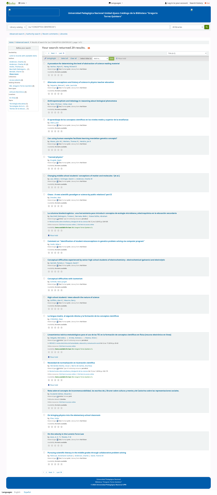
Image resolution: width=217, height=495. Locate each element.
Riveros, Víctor (90, 338)
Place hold (54, 235)
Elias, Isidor (54, 418)
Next (53, 53)
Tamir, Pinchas (55, 104)
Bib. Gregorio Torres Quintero (20, 86)
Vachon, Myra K (56, 66)
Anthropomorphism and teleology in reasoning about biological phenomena (82, 101)
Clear (208, 3)
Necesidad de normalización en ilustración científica (71, 363)
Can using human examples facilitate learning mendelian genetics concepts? (82, 138)
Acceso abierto (15, 80)
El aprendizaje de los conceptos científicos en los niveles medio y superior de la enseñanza (88, 120)
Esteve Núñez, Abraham (98, 216)
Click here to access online (67, 225)
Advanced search (17, 34)
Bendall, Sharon (15, 72)
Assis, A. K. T (55, 437)
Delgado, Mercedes (57, 338)
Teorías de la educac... (17, 109)
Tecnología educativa (17, 104)
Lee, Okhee (54, 179)
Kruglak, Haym (55, 160)
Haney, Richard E (70, 66)
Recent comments (50, 34)
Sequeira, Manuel (57, 85)
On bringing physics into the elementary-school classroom (74, 415)
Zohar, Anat (67, 104)
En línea (12, 98)
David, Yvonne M (97, 456)
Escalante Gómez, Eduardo (60, 394)
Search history (196, 3)
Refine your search (23, 48)
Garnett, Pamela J (56, 263)
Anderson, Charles (16, 62)
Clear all (73, 58)
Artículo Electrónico (17, 92)
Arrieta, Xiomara (75, 338)
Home (11, 42)
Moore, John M (55, 141)
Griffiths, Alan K (56, 300)
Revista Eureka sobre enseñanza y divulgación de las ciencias (69, 222)
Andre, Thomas (15, 67)
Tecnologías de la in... (17, 106)
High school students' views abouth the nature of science (73, 297)
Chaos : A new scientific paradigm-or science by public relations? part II (80, 194)
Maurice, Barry (69, 300)
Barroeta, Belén (81, 216)
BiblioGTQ (12, 3)
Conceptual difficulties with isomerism (65, 279)
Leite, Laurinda (71, 85)
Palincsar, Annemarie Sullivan (61, 456)
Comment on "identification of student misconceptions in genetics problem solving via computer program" (96, 241)
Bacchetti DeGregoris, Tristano (61, 216)
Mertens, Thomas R (70, 141)
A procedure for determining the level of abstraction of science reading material (84, 63)
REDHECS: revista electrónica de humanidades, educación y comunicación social (75, 343)
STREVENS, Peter (56, 319)
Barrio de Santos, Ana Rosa (82, 366)
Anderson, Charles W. (17, 64)
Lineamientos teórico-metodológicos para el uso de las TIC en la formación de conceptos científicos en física (109, 335)
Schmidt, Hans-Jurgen (58, 282)
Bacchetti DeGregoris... (18, 69)
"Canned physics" (55, 157)
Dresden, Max (55, 197)
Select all (64, 58)
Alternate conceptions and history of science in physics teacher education (81, 82)
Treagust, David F (71, 263)
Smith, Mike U (55, 244)
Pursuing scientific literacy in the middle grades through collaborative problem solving (87, 453)
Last (61, 53)
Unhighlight (51, 58)
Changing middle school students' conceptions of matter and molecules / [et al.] (84, 176)
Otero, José (54, 123)
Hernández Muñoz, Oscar (60, 366)
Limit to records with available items (23, 56)
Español (27, 492)
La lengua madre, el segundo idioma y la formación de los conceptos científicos (83, 316)
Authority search (33, 34)
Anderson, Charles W (84, 179)
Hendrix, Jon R (85, 141)
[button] (23, 3)
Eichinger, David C (67, 179)
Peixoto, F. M (66, 437)
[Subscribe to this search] (89, 48)
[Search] (206, 27)
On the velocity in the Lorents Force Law (66, 434)
